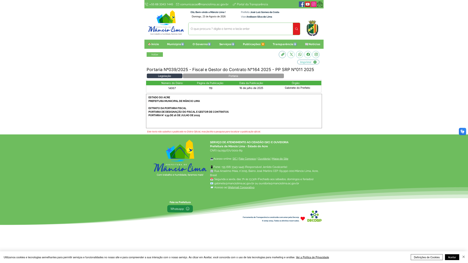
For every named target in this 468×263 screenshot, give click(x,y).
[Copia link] (282, 54)
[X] (291, 54)
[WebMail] (319, 4)
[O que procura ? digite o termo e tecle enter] (296, 29)
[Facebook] (301, 4)
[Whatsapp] (299, 54)
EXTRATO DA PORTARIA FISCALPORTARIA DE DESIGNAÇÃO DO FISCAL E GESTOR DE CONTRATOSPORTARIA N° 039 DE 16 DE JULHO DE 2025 (188, 112)
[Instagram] (313, 4)
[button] (176, 44)
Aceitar (452, 257)
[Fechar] (463, 257)
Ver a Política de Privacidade (312, 257)
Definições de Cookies (427, 257)
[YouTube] (307, 4)
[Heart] (302, 218)
